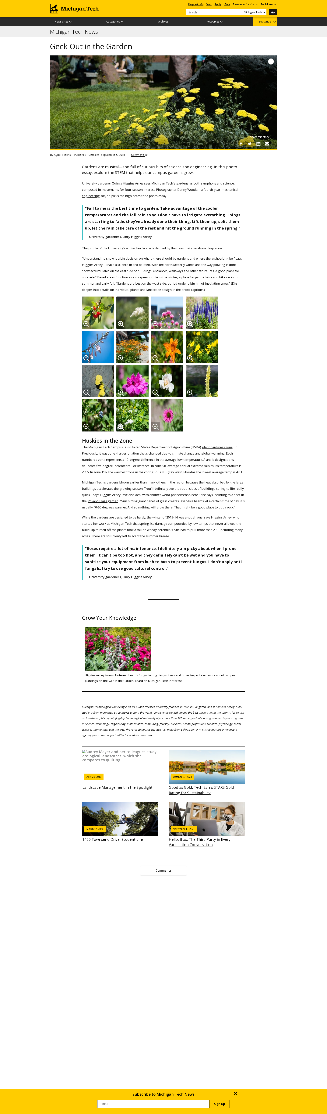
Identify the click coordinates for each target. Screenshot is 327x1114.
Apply (218, 4)
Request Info (195, 4)
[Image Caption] (271, 61)
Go (273, 12)
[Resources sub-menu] (221, 21)
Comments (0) (139, 154)
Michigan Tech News (74, 32)
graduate (215, 718)
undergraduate (192, 718)
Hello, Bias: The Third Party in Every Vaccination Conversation (199, 837)
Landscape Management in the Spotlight (117, 782)
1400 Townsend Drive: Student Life (112, 834)
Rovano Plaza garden (103, 501)
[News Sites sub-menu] (70, 21)
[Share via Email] (267, 144)
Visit (209, 4)
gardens (182, 183)
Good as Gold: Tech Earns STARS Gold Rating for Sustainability (201, 785)
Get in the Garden (121, 681)
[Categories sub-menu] (122, 21)
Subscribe (265, 21)
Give (227, 4)
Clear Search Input (239, 12)
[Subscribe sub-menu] (274, 21)
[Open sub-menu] (256, 4)
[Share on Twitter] (250, 144)
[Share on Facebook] (241, 144)
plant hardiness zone (217, 447)
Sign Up (219, 1104)
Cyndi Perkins (62, 154)
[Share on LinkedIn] (258, 144)
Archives (163, 21)
